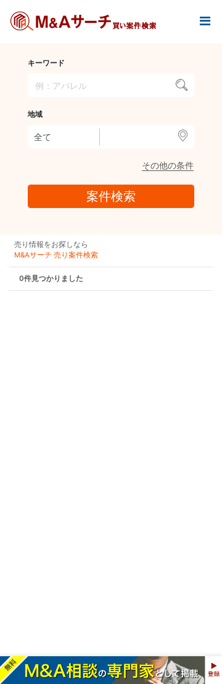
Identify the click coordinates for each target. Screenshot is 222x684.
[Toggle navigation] (204, 21)
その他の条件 (168, 165)
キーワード (46, 63)
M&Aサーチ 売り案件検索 (56, 255)
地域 (35, 114)
